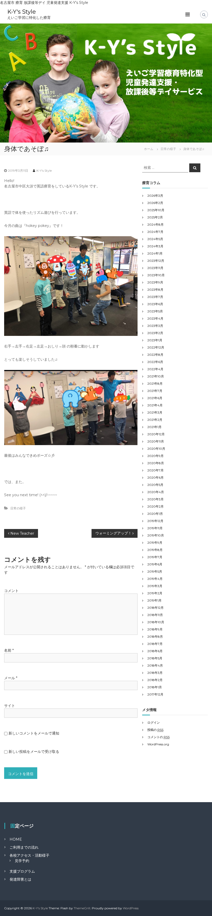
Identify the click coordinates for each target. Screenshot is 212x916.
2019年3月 (154, 586)
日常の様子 (168, 149)
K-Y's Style (21, 11)
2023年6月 (155, 304)
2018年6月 (155, 651)
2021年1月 (154, 427)
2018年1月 (154, 687)
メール (10, 678)
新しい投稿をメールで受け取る (34, 751)
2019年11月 (155, 528)
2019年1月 (154, 600)
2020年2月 (155, 506)
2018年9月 (155, 629)
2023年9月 (155, 282)
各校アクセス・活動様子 (29, 855)
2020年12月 (156, 434)
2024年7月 (155, 232)
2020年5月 (155, 485)
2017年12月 (155, 694)
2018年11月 (155, 615)
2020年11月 (155, 441)
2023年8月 (155, 289)
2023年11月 (155, 268)
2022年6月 (155, 362)
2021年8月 (155, 383)
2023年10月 (156, 275)
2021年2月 (154, 420)
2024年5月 (155, 239)
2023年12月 (155, 261)
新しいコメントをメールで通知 (34, 733)
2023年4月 (155, 318)
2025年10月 (155, 210)
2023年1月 (154, 340)
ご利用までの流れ (24, 847)
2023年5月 (155, 311)
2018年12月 (155, 608)
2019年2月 (154, 593)
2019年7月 (154, 557)
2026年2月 (155, 203)
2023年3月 (155, 326)
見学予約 (22, 860)
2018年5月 (154, 658)
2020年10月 (156, 449)
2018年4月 (155, 665)
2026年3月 (155, 196)
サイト (9, 705)
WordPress (131, 908)
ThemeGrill (82, 908)
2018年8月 (155, 636)
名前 (9, 650)
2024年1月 (155, 253)
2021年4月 (155, 405)
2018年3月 (155, 673)
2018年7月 (155, 644)
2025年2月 (155, 217)
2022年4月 (155, 369)
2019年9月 (154, 542)
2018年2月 (155, 680)
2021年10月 (155, 376)
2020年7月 (155, 470)
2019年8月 (155, 550)
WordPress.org (158, 744)
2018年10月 (155, 622)
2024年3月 (155, 246)
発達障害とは (20, 879)
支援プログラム (22, 871)
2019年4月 (155, 579)
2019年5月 (154, 571)
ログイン (153, 722)
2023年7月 (155, 297)
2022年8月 (155, 355)
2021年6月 (154, 398)
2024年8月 (155, 224)
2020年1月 (155, 514)
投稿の (155, 730)
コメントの (158, 737)
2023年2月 (155, 333)
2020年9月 (155, 456)
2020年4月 (155, 492)
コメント (11, 590)
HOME (16, 839)
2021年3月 (154, 412)
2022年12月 (155, 347)
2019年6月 (154, 564)
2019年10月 (155, 535)
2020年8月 (155, 463)
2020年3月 (155, 499)
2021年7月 (154, 391)
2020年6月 (155, 477)
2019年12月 (155, 521)
